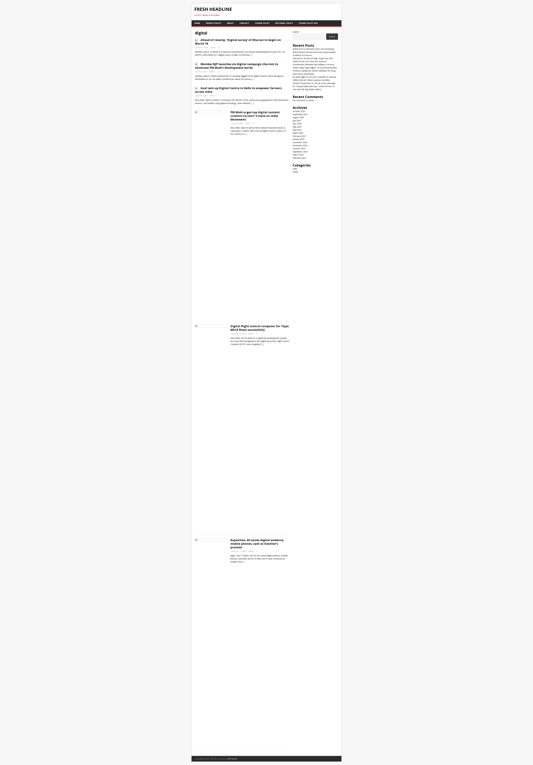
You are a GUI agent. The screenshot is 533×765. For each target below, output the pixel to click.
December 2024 (300, 142)
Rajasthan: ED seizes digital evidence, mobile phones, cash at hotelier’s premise (257, 543)
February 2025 (299, 136)
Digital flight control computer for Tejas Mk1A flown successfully (259, 328)
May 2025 (297, 126)
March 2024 (298, 154)
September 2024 (300, 151)
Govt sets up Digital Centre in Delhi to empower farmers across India (238, 90)
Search (296, 32)
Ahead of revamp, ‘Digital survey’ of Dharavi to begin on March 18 (238, 41)
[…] (250, 55)
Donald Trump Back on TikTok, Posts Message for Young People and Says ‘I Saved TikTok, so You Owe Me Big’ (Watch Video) (314, 86)
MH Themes (232, 759)
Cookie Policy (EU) (308, 23)
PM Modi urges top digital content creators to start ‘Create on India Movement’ (255, 115)
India (295, 168)
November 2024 (300, 145)
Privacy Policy (213, 23)
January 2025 (298, 139)
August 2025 (298, 117)
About (230, 23)
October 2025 (299, 111)
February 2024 (299, 158)
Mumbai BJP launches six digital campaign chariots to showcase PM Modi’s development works (236, 66)
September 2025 (300, 114)
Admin (213, 47)
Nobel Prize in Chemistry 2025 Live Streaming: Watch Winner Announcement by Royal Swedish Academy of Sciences (314, 52)
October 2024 (299, 148)
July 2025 (297, 120)
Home (197, 23)
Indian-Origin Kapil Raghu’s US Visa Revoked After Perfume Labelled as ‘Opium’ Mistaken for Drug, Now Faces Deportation (315, 70)
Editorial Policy (284, 23)
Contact (244, 23)
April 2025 (297, 130)
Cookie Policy (262, 23)
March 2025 (298, 133)
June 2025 (297, 123)
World (295, 171)
